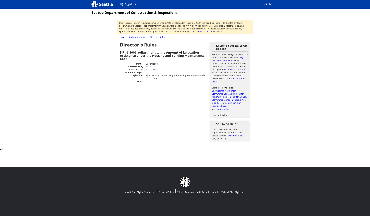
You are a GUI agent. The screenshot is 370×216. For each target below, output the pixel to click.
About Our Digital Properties (140, 192)
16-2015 (150, 66)
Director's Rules (157, 37)
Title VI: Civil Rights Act (233, 192)
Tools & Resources (138, 37)
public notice (223, 109)
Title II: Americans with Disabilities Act (197, 192)
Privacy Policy (166, 192)
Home (123, 37)
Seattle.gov (98, 1)
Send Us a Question (204, 31)
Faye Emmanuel (234, 135)
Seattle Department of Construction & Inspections (134, 12)
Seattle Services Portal (234, 69)
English (129, 4)
